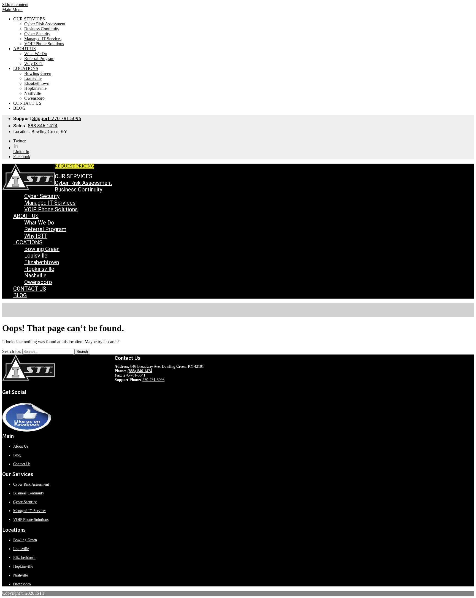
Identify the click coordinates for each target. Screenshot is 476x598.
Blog (17, 455)
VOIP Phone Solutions (44, 43)
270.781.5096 (56, 118)
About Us (20, 446)
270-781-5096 (153, 380)
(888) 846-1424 (140, 371)
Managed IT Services (42, 38)
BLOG (19, 108)
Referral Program (39, 58)
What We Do (35, 53)
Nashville (32, 93)
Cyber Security (37, 33)
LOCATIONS (25, 68)
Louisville (33, 78)
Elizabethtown (36, 83)
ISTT (39, 593)
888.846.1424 (43, 125)
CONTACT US (27, 103)
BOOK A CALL (109, 166)
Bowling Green (37, 73)
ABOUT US (24, 48)
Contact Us (21, 464)
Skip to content (15, 4)
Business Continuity (41, 28)
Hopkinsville (35, 88)
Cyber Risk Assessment (44, 23)
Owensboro (34, 98)
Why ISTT (33, 63)
